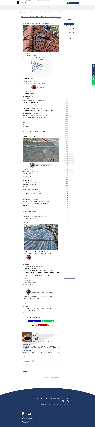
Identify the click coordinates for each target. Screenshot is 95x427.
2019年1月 (66, 209)
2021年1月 (66, 161)
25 (66, 32)
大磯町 (58, 404)
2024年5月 (66, 81)
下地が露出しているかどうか (36, 68)
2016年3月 (66, 272)
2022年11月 (66, 117)
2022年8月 (66, 123)
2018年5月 (66, 225)
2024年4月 (66, 83)
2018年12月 (66, 211)
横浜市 (61, 404)
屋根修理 (51, 377)
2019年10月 (66, 191)
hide (41, 59)
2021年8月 (66, 147)
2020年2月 (66, 183)
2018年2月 (66, 231)
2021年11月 (66, 141)
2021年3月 (66, 157)
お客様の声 (50, 2)
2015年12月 (66, 276)
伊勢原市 (50, 404)
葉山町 (54, 404)
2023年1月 (66, 113)
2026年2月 (66, 46)
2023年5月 (66, 105)
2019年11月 (66, 189)
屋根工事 (38, 2)
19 (67, 31)
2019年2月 (66, 207)
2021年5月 (66, 153)
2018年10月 (66, 215)
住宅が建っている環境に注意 (35, 63)
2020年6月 (66, 175)
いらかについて (32, 2)
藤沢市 (46, 404)
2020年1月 (66, 185)
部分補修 (33, 70)
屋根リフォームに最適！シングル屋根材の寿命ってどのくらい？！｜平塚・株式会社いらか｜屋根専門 (39, 16)
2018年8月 (66, 219)
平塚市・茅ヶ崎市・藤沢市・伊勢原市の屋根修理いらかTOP (28, 11)
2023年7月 (66, 101)
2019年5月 (66, 201)
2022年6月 (66, 127)
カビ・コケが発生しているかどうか (37, 66)
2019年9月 (66, 193)
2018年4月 (66, 227)
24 (65, 32)
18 (66, 31)
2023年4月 (66, 107)
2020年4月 (66, 179)
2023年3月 (66, 109)
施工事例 (44, 2)
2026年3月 (66, 44)
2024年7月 (66, 79)
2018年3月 (66, 229)
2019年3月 (66, 205)
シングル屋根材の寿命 (34, 62)
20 (69, 31)
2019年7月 (66, 197)
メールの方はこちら (35, 321)
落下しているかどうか (35, 67)
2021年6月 (66, 151)
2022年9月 (66, 121)
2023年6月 (66, 103)
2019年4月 (66, 203)
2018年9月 (66, 217)
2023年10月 (66, 95)
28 (70, 32)
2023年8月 (66, 99)
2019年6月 (66, 199)
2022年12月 (66, 115)
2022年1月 (66, 137)
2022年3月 (66, 133)
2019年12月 (66, 187)
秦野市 (65, 404)
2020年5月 (66, 177)
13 (69, 29)
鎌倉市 (68, 404)
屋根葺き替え (58, 377)
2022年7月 (66, 125)
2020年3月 (66, 181)
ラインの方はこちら (49, 321)
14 (70, 29)
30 (73, 32)
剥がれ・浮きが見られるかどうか (37, 65)
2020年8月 (66, 171)
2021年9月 (66, 145)
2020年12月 (66, 163)
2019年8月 (66, 195)
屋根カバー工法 (54, 377)
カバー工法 (34, 72)
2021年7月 (66, 149)
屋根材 (49, 377)
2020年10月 (66, 167)
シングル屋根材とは (34, 61)
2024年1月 (66, 89)
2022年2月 (66, 135)
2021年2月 (66, 159)
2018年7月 (66, 221)
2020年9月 (66, 169)
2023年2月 (66, 111)
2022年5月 (66, 129)
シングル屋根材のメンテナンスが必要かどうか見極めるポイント (40, 64)
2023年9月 (66, 97)
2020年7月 (66, 173)
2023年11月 (66, 93)
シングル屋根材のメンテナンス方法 (36, 69)
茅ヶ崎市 (42, 404)
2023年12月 (66, 91)
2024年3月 (66, 85)
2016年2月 (66, 274)
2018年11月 (66, 213)
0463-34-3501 (43, 325)
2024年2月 (66, 87)
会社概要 (62, 2)
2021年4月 (66, 155)
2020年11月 (66, 165)
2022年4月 (66, 131)
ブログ (55, 2)
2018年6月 (66, 223)
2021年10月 (66, 143)
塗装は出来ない (34, 71)
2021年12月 (66, 139)
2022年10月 (66, 119)
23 (73, 31)
